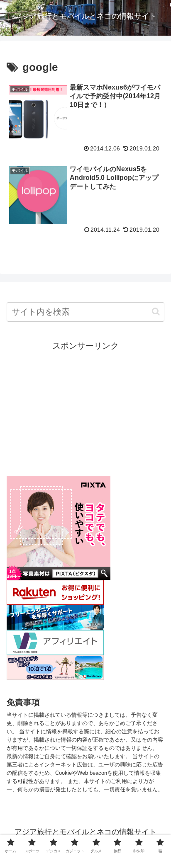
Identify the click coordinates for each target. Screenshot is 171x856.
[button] (156, 311)
